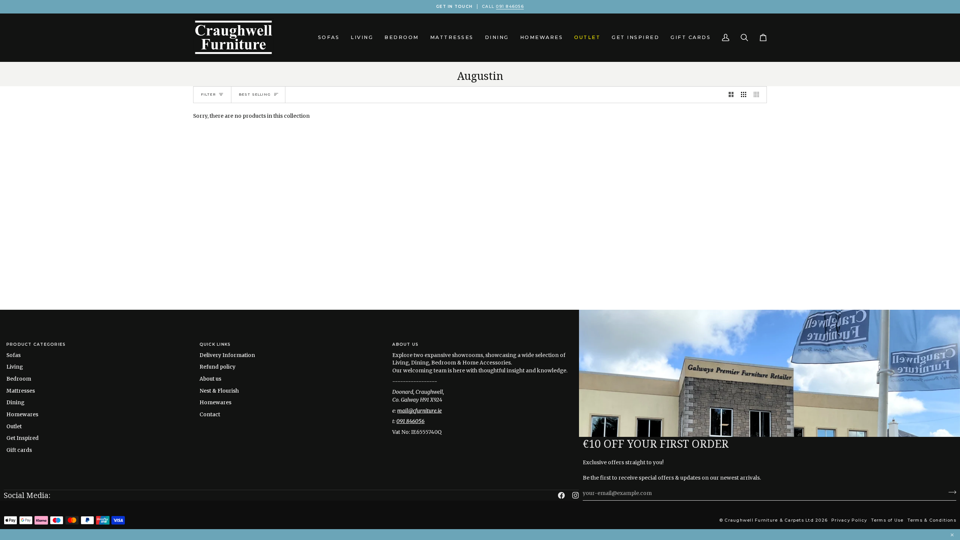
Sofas (13, 355)
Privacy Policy (849, 520)
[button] (328, 38)
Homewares (22, 414)
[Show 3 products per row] (743, 95)
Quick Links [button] (215, 344)
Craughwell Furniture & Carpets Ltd (768, 520)
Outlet (14, 426)
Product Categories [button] (36, 344)
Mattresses (20, 390)
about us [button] (405, 344)
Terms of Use (887, 520)
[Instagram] (575, 495)
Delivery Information (227, 355)
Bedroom (18, 378)
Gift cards (19, 450)
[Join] (950, 492)
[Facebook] (561, 495)
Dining (15, 402)
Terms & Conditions (932, 520)
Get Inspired (22, 438)
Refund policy (218, 366)
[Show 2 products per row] (731, 95)
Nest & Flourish (219, 390)
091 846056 (510, 6)
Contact (210, 414)
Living (14, 366)
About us (210, 378)
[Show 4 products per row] (758, 95)
